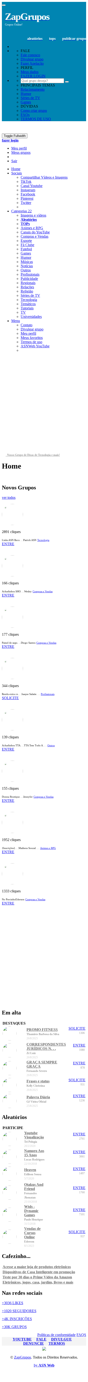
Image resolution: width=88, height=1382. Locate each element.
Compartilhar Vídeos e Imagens (44, 177)
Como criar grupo (34, 111)
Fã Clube (27, 245)
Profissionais (30, 274)
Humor (26, 94)
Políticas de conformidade (56, 1335)
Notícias (27, 266)
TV (23, 312)
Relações (27, 287)
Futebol (26, 249)
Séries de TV (30, 98)
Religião (27, 291)
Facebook (28, 194)
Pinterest (27, 198)
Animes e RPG (32, 228)
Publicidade (29, 279)
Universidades (31, 317)
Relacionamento (33, 89)
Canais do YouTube (35, 232)
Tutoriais (27, 308)
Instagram (28, 190)
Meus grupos (21, 152)
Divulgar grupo (32, 329)
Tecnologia (29, 300)
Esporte (26, 241)
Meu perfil (19, 148)
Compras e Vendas (34, 236)
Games (26, 102)
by (44, 1365)
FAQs (25, 115)
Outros (26, 270)
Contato (26, 325)
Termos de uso (31, 342)
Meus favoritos (32, 338)
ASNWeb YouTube (35, 346)
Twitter (26, 203)
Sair (14, 161)
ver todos (8, 497)
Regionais (28, 283)
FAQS (81, 1335)
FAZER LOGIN (33, 76)
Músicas (27, 262)
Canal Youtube (31, 186)
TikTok (26, 182)
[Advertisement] (44, 404)
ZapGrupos (22, 1357)
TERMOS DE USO (36, 119)
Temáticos (28, 304)
